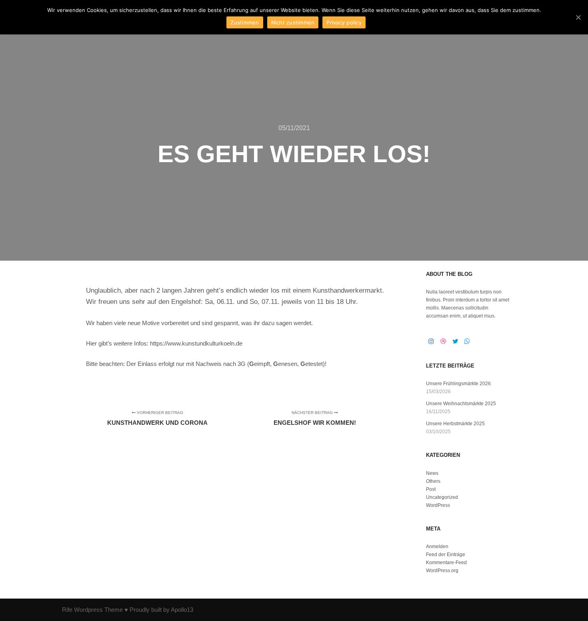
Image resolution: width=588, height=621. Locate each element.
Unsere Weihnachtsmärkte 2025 (461, 403)
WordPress (438, 505)
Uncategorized (442, 497)
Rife (67, 609)
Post (431, 489)
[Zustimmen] (578, 17)
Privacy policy (344, 22)
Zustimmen (244, 22)
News (432, 473)
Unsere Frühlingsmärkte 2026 (458, 383)
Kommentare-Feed (446, 562)
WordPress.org (442, 570)
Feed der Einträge (445, 554)
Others (433, 481)
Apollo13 (182, 609)
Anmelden (437, 546)
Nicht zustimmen (293, 22)
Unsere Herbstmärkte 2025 (455, 423)
